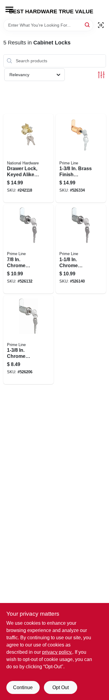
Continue (23, 687)
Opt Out (60, 687)
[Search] (87, 25)
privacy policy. (57, 652)
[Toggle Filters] (101, 74)
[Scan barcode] (101, 25)
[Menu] (9, 9)
